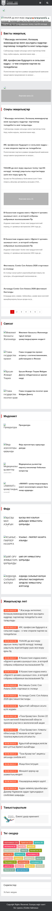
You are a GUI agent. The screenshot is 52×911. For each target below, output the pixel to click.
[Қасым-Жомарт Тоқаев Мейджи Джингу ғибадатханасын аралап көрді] (10, 375)
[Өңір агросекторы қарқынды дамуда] (10, 448)
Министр (9, 870)
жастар (8, 854)
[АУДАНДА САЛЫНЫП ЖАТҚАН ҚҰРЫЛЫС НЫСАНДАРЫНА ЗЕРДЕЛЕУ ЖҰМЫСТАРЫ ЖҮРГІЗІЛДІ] (10, 580)
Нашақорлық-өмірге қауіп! (32, 781)
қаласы (39, 843)
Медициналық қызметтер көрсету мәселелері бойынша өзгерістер (32, 467)
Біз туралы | (19, 908)
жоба (31, 847)
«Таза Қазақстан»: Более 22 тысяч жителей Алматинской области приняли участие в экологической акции (26, 719)
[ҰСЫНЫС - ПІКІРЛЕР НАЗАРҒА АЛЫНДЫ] (10, 541)
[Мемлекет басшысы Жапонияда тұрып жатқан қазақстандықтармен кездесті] (10, 336)
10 (48, 18)
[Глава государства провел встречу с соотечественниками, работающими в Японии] (10, 355)
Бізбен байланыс (31, 908)
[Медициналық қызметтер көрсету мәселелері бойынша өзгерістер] (10, 468)
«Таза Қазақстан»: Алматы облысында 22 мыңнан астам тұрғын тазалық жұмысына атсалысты (25, 733)
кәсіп (21, 847)
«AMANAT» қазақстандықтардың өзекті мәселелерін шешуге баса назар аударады (33, 487)
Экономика (32, 854)
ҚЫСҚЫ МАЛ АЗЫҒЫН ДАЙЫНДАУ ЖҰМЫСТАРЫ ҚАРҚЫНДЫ (30, 521)
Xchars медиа (10, 892)
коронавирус (11, 843)
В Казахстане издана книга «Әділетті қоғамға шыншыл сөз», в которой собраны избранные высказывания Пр (25, 215)
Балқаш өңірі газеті (37, 904)
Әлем (40, 866)
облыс (19, 866)
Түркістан (26, 843)
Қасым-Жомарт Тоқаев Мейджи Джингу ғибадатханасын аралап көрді (33, 374)
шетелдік (23, 862)
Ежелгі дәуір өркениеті (27, 816)
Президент (10, 862)
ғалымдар (36, 862)
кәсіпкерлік (10, 847)
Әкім (24, 850)
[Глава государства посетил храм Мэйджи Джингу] (10, 394)
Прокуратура (24, 425)
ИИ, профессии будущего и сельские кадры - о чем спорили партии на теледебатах (24, 63)
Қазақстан (35, 850)
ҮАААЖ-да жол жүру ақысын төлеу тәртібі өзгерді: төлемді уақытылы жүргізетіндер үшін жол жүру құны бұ (24, 171)
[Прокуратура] (10, 429)
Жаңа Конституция (28, 764)
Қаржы (30, 866)
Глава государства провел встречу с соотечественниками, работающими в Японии (33, 355)
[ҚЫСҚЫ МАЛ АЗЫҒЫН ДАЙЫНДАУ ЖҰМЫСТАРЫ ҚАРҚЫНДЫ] (10, 521)
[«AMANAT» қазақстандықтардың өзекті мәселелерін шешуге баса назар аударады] (10, 487)
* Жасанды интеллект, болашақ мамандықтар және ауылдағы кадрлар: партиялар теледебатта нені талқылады (26, 42)
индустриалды (11, 850)
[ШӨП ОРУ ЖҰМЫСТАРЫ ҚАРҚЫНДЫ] (10, 560)
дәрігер (8, 866)
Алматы (20, 854)
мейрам (29, 858)
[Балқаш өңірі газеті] (10, 3)
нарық (18, 858)
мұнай (40, 858)
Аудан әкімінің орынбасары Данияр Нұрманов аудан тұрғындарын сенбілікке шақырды (25, 791)
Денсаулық (22, 870)
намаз (8, 858)
